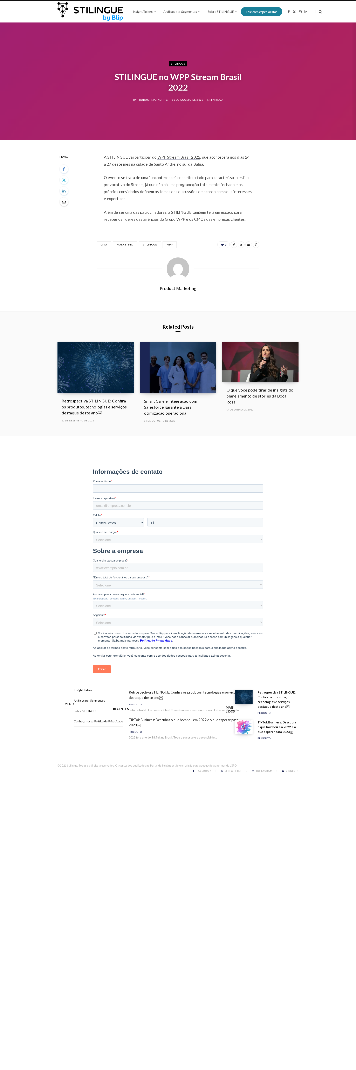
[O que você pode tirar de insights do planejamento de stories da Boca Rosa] (260, 362)
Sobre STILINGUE (85, 711)
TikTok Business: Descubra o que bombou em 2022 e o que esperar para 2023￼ (183, 722)
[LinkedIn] (64, 190)
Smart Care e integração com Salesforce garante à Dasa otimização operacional (170, 407)
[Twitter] (64, 180)
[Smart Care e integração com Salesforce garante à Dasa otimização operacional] (178, 367)
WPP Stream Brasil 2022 (178, 157)
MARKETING (125, 244)
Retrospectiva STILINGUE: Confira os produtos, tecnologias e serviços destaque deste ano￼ (94, 406)
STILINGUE (178, 63)
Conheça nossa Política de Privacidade (98, 721)
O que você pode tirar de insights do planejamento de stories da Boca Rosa (259, 395)
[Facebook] (64, 169)
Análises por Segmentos (89, 700)
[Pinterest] (256, 244)
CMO (104, 244)
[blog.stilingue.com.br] (90, 11)
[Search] (318, 11)
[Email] (64, 201)
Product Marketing (153, 99)
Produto (135, 704)
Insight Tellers (83, 690)
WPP (169, 244)
